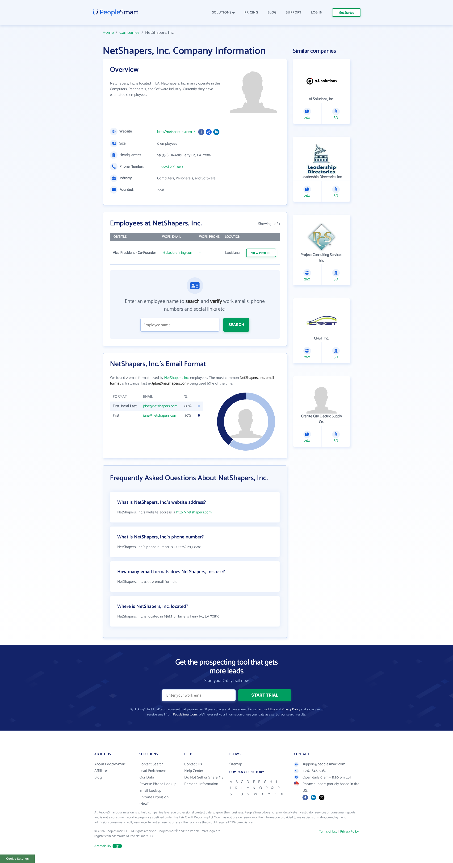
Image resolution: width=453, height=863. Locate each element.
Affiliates (101, 771)
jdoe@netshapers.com (160, 406)
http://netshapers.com (174, 132)
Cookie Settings (17, 858)
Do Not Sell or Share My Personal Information (203, 780)
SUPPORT (294, 12)
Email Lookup (150, 790)
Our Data (146, 777)
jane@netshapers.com (160, 415)
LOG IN (317, 12)
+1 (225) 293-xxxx (170, 167)
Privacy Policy (291, 709)
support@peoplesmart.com (323, 764)
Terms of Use (266, 709)
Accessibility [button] (102, 846)
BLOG (272, 12)
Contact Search (151, 764)
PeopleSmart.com (185, 714)
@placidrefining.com (178, 253)
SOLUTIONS (221, 12)
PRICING (251, 12)
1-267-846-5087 (314, 771)
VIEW (261, 253)
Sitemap (235, 764)
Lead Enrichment (152, 771)
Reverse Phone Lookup (157, 784)
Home (108, 32)
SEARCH (236, 324)
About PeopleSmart (110, 764)
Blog (98, 777)
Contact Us (193, 764)
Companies (129, 32)
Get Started (346, 13)
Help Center (193, 771)
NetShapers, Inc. (176, 378)
